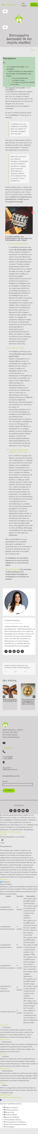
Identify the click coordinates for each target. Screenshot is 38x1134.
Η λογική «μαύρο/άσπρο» (20, 78)
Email (5, 781)
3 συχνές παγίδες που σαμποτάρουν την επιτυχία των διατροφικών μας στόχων (19, 74)
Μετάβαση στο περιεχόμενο (11, 1097)
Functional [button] (4, 1025)
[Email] (25, 671)
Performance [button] (5, 1039)
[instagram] (10, 651)
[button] (4, 696)
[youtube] (18, 651)
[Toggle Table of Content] (4, 63)
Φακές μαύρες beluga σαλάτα (28, 700)
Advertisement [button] (5, 1068)
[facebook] (6, 651)
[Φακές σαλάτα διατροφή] (28, 684)
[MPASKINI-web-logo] (19, 15)
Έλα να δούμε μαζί (12, 569)
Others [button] (2, 1083)
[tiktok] (22, 651)
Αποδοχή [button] (3, 834)
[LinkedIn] (15, 671)
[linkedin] (14, 651)
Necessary (6, 882)
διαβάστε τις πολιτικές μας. (10, 832)
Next (32, 50)
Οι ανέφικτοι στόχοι (18, 80)
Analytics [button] (3, 1054)
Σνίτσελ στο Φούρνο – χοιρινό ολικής (10, 700)
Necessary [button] (4, 879)
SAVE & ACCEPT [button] (6, 1095)
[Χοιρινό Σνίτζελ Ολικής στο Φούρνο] (10, 684)
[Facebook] (6, 671)
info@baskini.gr (11, 5)
